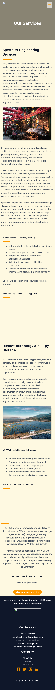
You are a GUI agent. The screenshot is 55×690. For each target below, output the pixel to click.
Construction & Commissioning (27, 637)
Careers (27, 661)
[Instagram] (30, 669)
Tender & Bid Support (27, 643)
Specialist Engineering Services (27, 646)
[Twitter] (24, 669)
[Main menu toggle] (49, 5)
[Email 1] (36, 669)
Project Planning (27, 633)
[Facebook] (18, 669)
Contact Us (27, 664)
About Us (27, 658)
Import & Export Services (27, 640)
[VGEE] (9, 5)
